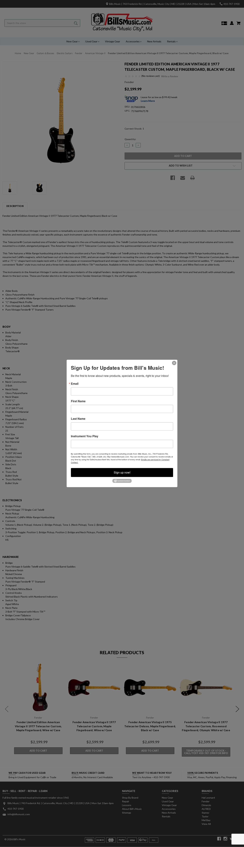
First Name (78, 401)
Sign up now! (122, 472)
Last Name (78, 418)
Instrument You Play (84, 436)
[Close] (174, 363)
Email (74, 383)
